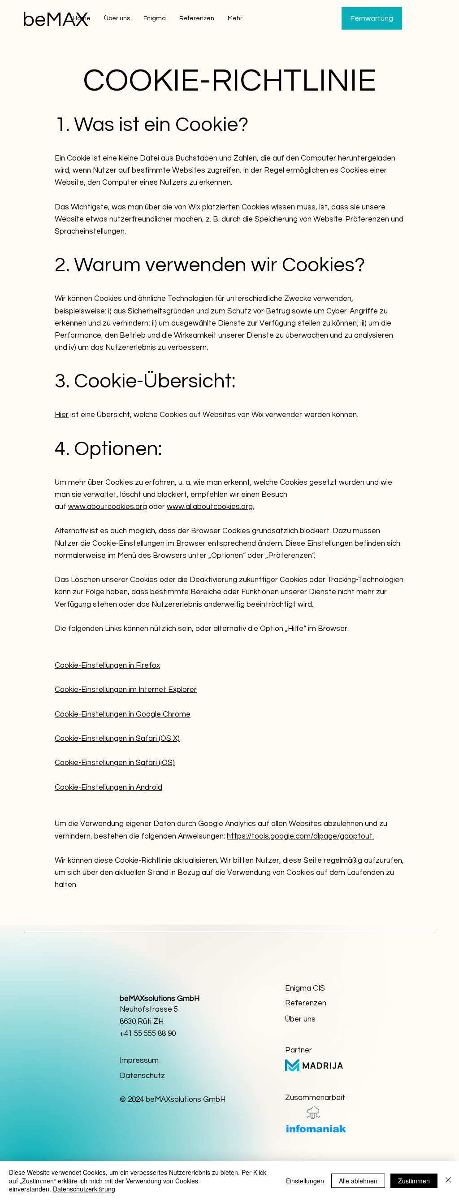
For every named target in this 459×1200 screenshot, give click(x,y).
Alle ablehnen (358, 1180)
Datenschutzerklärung (84, 1188)
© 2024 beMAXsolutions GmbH (172, 1100)
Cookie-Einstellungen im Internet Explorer (126, 690)
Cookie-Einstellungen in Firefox (107, 665)
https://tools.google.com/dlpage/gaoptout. (300, 836)
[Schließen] (448, 1180)
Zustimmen (414, 1180)
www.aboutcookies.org (107, 507)
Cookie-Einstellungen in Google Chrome (123, 714)
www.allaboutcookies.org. (210, 507)
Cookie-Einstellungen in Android (108, 787)
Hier (62, 415)
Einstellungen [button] (305, 1180)
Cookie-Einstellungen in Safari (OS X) (117, 739)
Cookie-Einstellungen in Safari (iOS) (115, 763)
